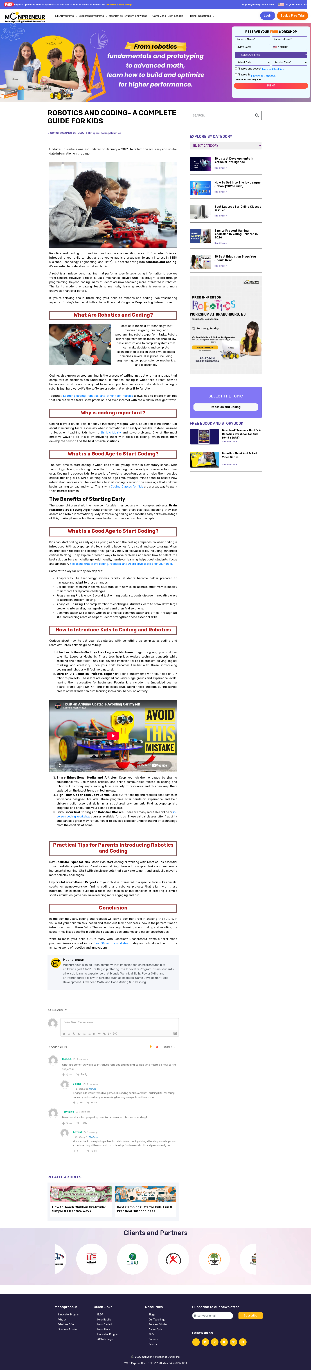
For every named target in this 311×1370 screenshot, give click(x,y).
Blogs (152, 1314)
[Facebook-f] (196, 1342)
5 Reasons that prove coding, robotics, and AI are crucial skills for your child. (121, 564)
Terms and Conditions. (273, 69)
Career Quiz (155, 1329)
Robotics (115, 133)
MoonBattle (116, 15)
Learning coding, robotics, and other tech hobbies (98, 395)
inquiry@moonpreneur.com (258, 4)
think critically (111, 432)
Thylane (93, 1137)
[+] (115, 1033)
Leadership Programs (91, 15)
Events (153, 1344)
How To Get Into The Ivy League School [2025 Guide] (238, 184)
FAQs (151, 1334)
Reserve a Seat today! (119, 4)
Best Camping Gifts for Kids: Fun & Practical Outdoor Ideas (144, 1209)
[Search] (257, 115)
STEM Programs (64, 15)
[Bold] (64, 1034)
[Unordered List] (89, 1034)
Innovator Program (69, 1314)
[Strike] (79, 1034)
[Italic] (69, 1034)
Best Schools (175, 15)
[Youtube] (224, 1342)
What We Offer (66, 1324)
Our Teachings (157, 1319)
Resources (204, 15)
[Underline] (74, 1034)
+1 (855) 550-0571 (296, 4)
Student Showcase (136, 15)
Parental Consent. (263, 76)
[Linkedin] (205, 1342)
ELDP (100, 1314)
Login (268, 15)
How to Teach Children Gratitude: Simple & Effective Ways (79, 1209)
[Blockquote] (94, 1034)
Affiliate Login (105, 1339)
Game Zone (159, 15)
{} (109, 1033)
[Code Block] (99, 1034)
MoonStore (103, 1329)
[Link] (104, 1034)
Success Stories (67, 1329)
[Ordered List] (84, 1034)
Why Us (62, 1319)
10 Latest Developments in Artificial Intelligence (234, 160)
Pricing (193, 15)
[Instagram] (214, 1342)
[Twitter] (233, 1342)
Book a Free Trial (293, 15)
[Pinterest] (243, 1342)
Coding (105, 133)
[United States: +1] (276, 46)
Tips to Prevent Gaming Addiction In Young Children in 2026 (236, 234)
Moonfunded (104, 1324)
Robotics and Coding (226, 407)
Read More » (221, 168)
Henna (92, 1088)
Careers (153, 1339)
